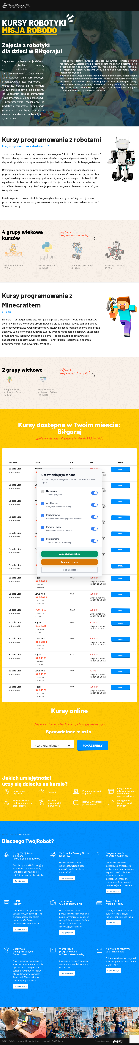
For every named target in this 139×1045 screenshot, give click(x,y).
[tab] (19, 257)
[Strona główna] (16, 5)
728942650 (94, 438)
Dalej (120, 469)
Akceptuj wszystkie (69, 554)
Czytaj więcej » (21, 881)
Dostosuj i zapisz (69, 562)
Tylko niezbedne (69, 570)
